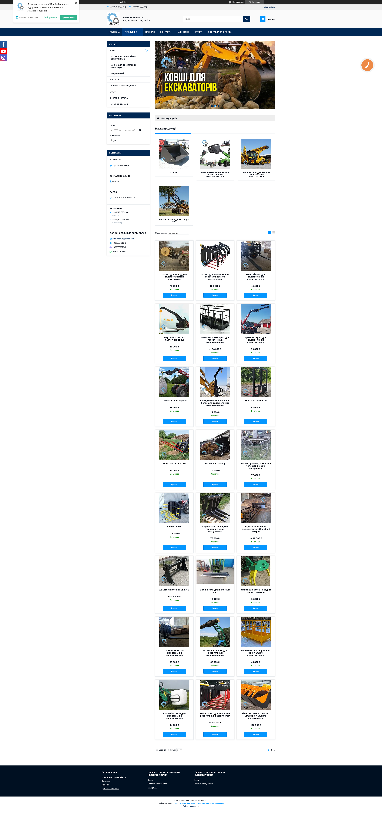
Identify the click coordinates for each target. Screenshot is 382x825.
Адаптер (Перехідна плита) (174, 590)
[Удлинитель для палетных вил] (215, 571)
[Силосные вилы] (174, 508)
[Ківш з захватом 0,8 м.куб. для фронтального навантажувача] (256, 695)
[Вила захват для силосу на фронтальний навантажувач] (215, 695)
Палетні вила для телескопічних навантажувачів (255, 276)
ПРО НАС (150, 32)
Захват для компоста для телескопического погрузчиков (215, 276)
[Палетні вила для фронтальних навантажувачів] (174, 632)
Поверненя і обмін (119, 104)
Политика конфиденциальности (210, 803)
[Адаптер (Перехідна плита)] (174, 571)
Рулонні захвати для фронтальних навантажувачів (174, 715)
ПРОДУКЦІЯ (131, 32)
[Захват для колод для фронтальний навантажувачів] (215, 632)
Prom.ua (204, 801)
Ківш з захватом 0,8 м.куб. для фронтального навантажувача (256, 715)
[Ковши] (174, 154)
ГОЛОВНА (115, 32)
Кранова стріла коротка (174, 400)
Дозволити (68, 17)
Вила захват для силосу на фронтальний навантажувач (215, 714)
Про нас (105, 785)
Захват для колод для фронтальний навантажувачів (215, 652)
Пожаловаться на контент (185, 803)
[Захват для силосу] (215, 445)
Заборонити (50, 17)
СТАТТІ (198, 32)
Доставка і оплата (119, 98)
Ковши (174, 173)
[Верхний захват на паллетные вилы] (174, 319)
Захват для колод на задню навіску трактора (256, 591)
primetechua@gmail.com (123, 239)
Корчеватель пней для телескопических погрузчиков (215, 529)
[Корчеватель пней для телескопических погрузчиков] (215, 508)
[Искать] (246, 19)
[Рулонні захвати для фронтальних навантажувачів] (174, 695)
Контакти (114, 79)
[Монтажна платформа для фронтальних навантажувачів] (256, 632)
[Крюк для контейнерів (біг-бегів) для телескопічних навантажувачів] (215, 382)
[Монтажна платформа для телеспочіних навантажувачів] (215, 319)
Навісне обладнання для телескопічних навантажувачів (215, 175)
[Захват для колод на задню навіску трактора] (256, 571)
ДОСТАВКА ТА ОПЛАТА (219, 32)
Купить (174, 295)
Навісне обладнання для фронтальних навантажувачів (256, 175)
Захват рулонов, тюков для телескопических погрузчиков (256, 465)
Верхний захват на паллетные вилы (174, 338)
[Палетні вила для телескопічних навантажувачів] (256, 255)
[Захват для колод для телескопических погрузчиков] (174, 255)
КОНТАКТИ (165, 32)
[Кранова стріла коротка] (174, 382)
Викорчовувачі (117, 73)
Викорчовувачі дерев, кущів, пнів (174, 221)
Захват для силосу (215, 463)
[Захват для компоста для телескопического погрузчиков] (215, 255)
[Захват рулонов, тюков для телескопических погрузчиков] (256, 445)
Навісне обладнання (157, 784)
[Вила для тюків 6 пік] (256, 382)
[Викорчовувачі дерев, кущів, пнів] (174, 201)
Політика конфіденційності (123, 85)
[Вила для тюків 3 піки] (174, 445)
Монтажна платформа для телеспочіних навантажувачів (215, 339)
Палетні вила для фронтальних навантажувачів (174, 652)
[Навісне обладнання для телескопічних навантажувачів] (215, 154)
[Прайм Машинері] (113, 24)
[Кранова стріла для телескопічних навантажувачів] (256, 319)
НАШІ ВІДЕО (183, 32)
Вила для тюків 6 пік (256, 400)
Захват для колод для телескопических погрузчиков (174, 276)
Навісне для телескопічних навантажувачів (123, 57)
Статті (113, 92)
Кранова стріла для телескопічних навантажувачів (256, 339)
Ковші (112, 50)
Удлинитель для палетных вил (215, 591)
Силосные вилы (174, 526)
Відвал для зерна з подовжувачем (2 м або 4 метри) (256, 529)
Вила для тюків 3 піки (174, 463)
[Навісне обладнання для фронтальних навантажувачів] (256, 154)
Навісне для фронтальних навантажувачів (123, 66)
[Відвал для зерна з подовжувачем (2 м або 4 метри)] (256, 508)
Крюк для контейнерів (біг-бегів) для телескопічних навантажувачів (215, 403)
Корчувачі (152, 787)
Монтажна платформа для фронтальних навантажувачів (255, 652)
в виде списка (273, 233)
